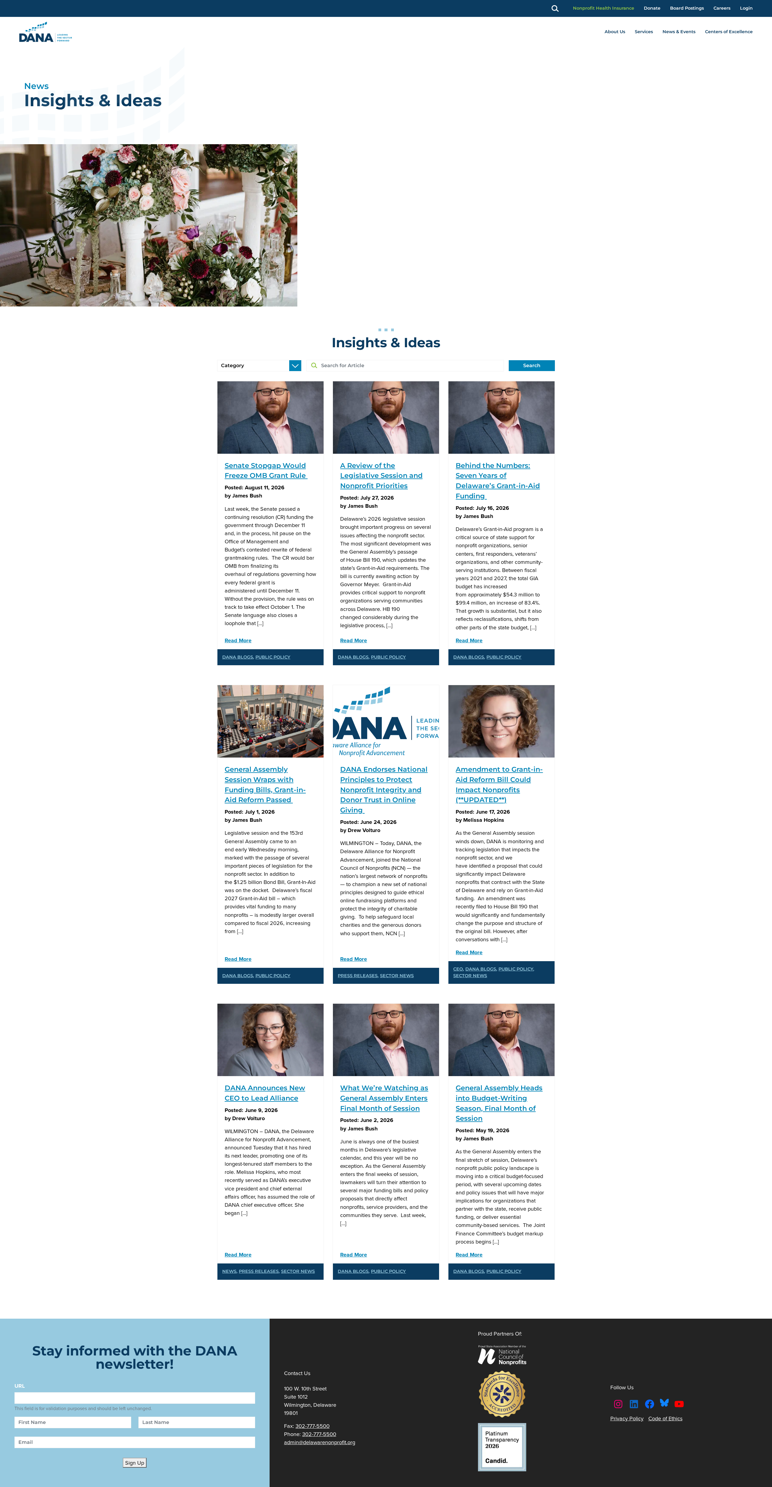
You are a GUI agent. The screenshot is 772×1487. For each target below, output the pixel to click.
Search (531, 365)
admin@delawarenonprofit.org (319, 1442)
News (229, 1271)
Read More (238, 640)
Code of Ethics (665, 1418)
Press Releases (358, 975)
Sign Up (134, 1463)
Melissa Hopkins (483, 820)
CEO (458, 969)
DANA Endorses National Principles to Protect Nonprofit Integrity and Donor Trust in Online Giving (384, 789)
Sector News (397, 975)
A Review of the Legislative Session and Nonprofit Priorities (381, 475)
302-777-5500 (313, 1426)
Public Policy (272, 657)
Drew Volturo (364, 830)
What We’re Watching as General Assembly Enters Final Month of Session (384, 1098)
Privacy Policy (627, 1418)
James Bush (247, 495)
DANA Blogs (237, 657)
